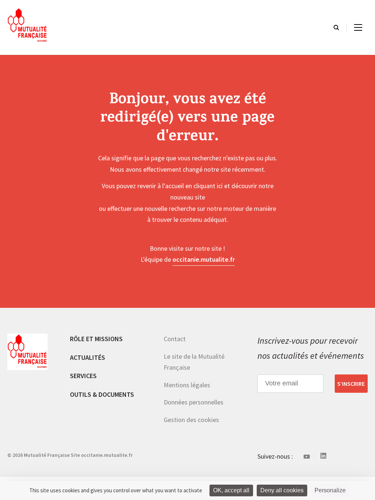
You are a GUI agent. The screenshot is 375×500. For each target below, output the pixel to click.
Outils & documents (102, 394)
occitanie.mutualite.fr (203, 259)
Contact (175, 339)
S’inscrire (351, 383)
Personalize (330, 490)
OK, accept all (231, 490)
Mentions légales (187, 385)
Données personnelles (193, 402)
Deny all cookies (282, 490)
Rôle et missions (96, 339)
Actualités (87, 357)
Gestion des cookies (191, 419)
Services (83, 376)
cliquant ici (208, 186)
